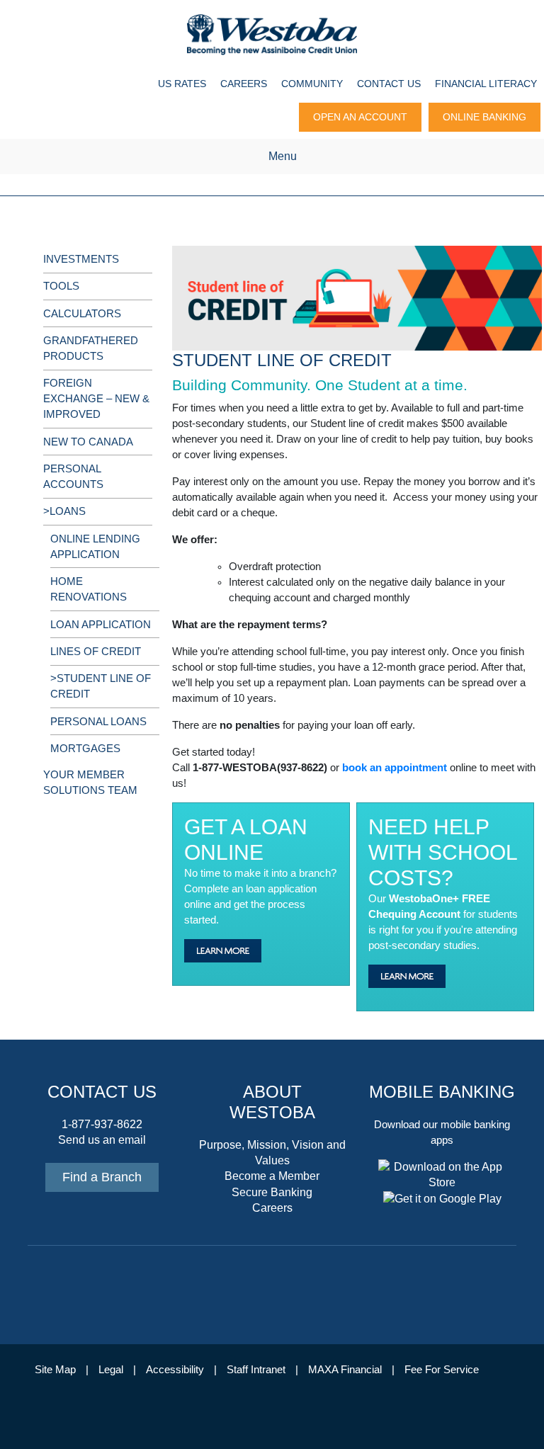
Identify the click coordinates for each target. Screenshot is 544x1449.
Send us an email (102, 1140)
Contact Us (389, 83)
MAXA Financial (345, 1369)
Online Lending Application (95, 546)
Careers (243, 83)
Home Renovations (88, 589)
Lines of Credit (95, 651)
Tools (61, 286)
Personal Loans (98, 721)
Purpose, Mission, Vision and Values (272, 1152)
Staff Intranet (256, 1369)
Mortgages (85, 748)
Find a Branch (102, 1177)
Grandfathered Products (90, 348)
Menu (282, 156)
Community (312, 83)
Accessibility (175, 1369)
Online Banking (484, 117)
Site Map (55, 1369)
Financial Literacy (486, 83)
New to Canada (88, 442)
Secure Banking (272, 1192)
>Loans (64, 511)
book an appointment (394, 767)
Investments (81, 259)
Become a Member (272, 1176)
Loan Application (100, 624)
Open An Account (360, 117)
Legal (110, 1369)
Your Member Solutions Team (90, 782)
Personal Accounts (73, 476)
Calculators (82, 313)
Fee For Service (441, 1369)
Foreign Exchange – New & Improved (96, 398)
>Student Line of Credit (100, 686)
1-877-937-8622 (102, 1124)
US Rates (182, 83)
